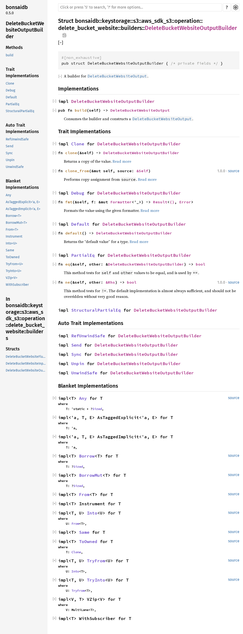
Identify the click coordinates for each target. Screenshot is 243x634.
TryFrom (96, 560)
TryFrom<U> (14, 264)
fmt (68, 202)
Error (185, 202)
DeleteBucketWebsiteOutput (140, 110)
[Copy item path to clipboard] (64, 36)
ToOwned (12, 257)
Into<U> (11, 243)
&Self (142, 170)
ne (67, 282)
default (73, 233)
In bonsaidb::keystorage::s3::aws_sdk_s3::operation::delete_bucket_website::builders (25, 318)
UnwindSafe (15, 167)
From (84, 494)
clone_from (77, 170)
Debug (10, 90)
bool (200, 264)
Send (9, 146)
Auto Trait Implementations (22, 128)
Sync (9, 153)
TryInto (96, 580)
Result (160, 202)
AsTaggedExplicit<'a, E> (23, 202)
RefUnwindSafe (17, 139)
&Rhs (110, 282)
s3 (136, 21)
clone (71, 152)
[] (60, 42)
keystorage (116, 21)
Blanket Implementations (22, 184)
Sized (97, 409)
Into (92, 513)
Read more (121, 161)
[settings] (235, 7)
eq (67, 264)
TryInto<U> (13, 271)
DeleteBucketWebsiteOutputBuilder (25, 30)
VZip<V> (11, 278)
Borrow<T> (13, 216)
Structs (13, 349)
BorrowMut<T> (16, 223)
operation (187, 21)
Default (11, 97)
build (9, 55)
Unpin (10, 160)
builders (131, 28)
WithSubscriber (17, 285)
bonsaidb (17, 7)
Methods (14, 47)
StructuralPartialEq (20, 111)
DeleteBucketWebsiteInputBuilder (26, 364)
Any (8, 195)
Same (10, 250)
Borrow (87, 456)
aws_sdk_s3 (156, 21)
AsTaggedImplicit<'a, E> (23, 209)
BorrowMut (91, 475)
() (172, 202)
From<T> (12, 230)
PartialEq (12, 104)
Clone (10, 83)
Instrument (14, 236)
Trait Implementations (22, 72)
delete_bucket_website (88, 28)
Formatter (121, 202)
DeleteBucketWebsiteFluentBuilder (26, 357)
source (233, 171)
